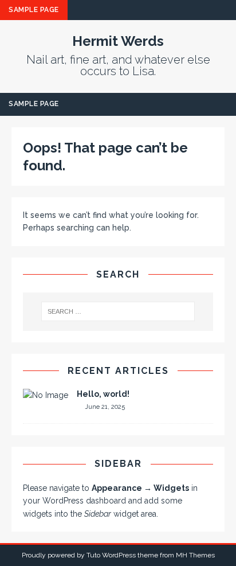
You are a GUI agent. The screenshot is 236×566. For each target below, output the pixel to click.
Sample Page (34, 10)
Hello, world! (103, 394)
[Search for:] (118, 311)
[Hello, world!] (45, 395)
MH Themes (195, 555)
